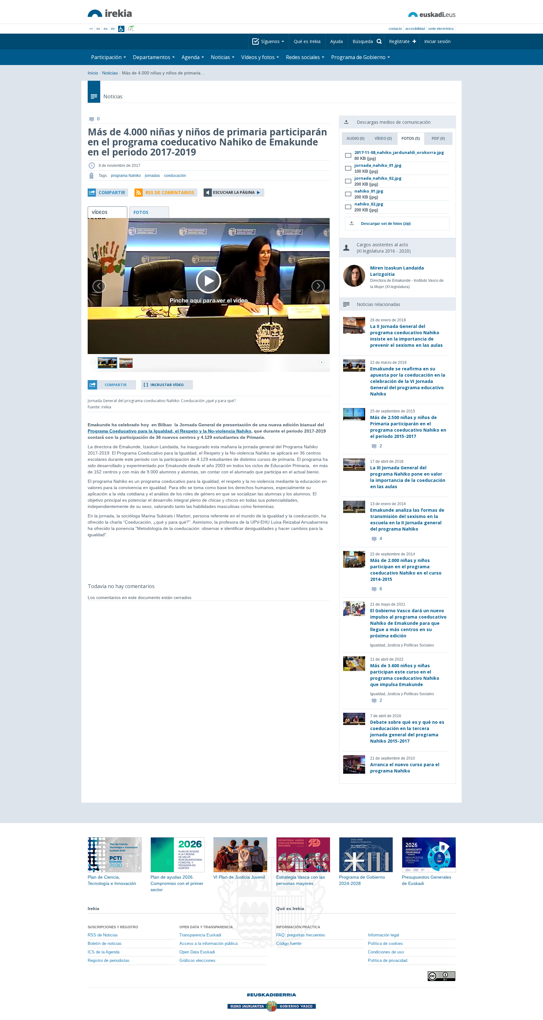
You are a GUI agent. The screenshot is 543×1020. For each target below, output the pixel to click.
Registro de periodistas (108, 960)
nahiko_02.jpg (368, 204)
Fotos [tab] (411, 138)
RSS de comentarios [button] (169, 192)
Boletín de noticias (105, 943)
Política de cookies (385, 943)
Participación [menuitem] (107, 57)
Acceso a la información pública (208, 943)
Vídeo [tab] (383, 138)
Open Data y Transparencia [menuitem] (206, 927)
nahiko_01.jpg (368, 191)
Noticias (110, 72)
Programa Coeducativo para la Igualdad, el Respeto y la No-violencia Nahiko (169, 431)
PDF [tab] (438, 138)
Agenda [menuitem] (191, 57)
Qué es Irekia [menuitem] (307, 41)
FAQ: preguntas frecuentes (300, 935)
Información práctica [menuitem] (298, 927)
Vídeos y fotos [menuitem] (258, 57)
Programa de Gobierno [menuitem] (359, 57)
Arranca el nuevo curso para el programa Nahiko (404, 767)
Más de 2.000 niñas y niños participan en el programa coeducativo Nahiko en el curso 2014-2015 (406, 569)
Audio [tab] (356, 138)
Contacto (395, 28)
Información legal (383, 935)
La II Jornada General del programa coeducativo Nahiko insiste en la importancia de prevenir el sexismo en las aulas (406, 335)
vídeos (99, 212)
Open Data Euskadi (197, 952)
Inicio (93, 72)
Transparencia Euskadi (200, 935)
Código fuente (288, 943)
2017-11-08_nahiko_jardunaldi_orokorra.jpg (396, 152)
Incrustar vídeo (167, 384)
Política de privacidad (387, 960)
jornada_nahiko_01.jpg (378, 165)
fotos (141, 212)
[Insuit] (121, 29)
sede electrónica (440, 28)
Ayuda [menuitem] (336, 41)
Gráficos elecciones (197, 960)
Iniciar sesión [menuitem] (437, 41)
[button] (108, 192)
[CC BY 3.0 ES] (441, 976)
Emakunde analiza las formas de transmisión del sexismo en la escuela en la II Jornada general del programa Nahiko (407, 519)
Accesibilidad (415, 28)
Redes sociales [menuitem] (303, 57)
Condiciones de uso (386, 952)
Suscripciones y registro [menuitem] (113, 927)
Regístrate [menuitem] (399, 41)
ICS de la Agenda (103, 952)
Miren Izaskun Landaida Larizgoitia (397, 271)
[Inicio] (110, 13)
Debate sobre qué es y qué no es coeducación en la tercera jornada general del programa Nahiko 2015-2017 (407, 731)
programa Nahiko (126, 175)
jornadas (152, 175)
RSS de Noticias (103, 935)
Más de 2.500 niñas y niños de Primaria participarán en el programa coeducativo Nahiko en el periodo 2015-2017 (408, 426)
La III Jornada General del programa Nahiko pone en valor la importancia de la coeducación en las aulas (407, 477)
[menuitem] (366, 41)
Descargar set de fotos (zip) (386, 223)
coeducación (175, 175)
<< (91, 28)
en (113, 28)
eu (105, 28)
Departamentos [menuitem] (152, 57)
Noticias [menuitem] (221, 57)
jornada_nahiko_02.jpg (378, 178)
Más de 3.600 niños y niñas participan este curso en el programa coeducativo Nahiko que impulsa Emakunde (404, 675)
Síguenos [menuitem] (271, 41)
